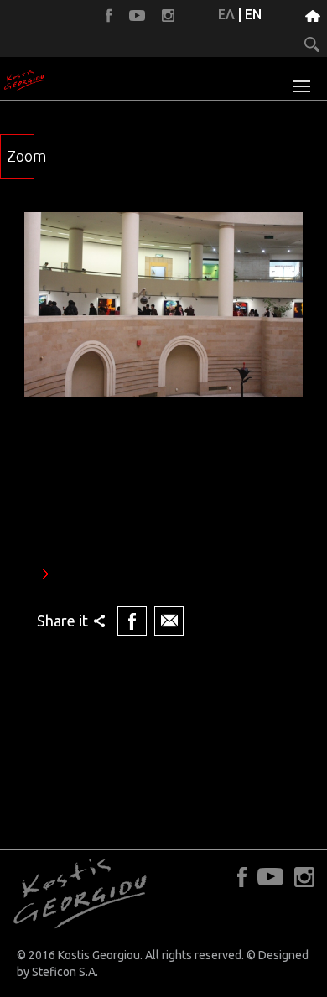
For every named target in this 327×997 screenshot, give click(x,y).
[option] (163, 426)
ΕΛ (226, 14)
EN (253, 14)
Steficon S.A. (65, 972)
